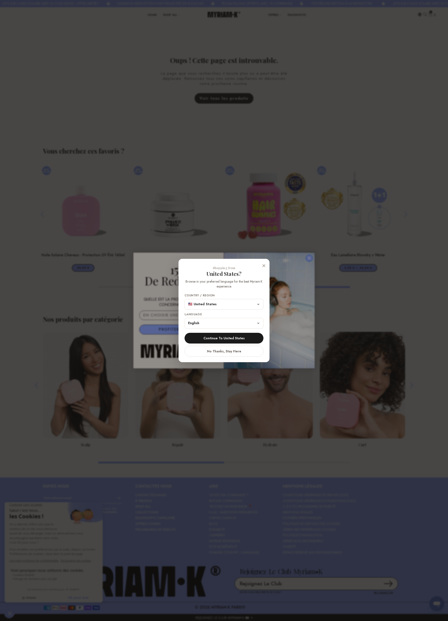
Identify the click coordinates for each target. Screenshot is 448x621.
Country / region (199, 296)
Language (193, 314)
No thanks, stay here (224, 351)
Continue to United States (224, 338)
